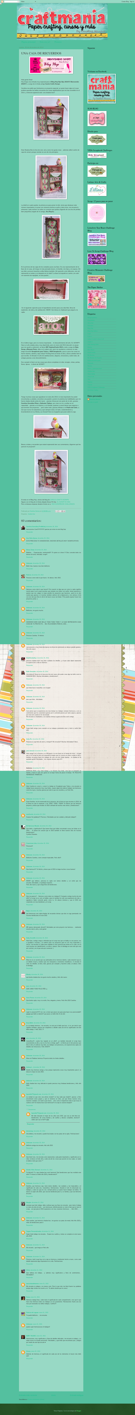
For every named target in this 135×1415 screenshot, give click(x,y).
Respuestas (32, 1109)
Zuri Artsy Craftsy (93, 390)
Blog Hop (90, 328)
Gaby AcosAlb (31, 938)
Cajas (89, 333)
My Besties (91, 355)
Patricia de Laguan (32, 1312)
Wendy (28, 974)
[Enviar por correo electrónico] (56, 511)
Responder (29, 532)
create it (90, 342)
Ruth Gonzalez (31, 671)
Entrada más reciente (28, 1395)
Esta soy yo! (45, 41)
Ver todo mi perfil (93, 402)
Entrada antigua (76, 1395)
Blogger (78, 1411)
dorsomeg (29, 1131)
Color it (90, 336)
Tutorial (90, 385)
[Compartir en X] (60, 511)
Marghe (28, 1202)
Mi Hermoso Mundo (32, 826)
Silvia (28, 1270)
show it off (91, 376)
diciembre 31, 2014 (46, 1170)
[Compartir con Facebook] (62, 511)
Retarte (90, 366)
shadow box (31, 514)
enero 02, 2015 (41, 1336)
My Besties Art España (95, 358)
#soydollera (91, 320)
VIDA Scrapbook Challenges (96, 387)
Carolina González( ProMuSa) (36, 526)
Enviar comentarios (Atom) (36, 1399)
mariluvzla (29, 814)
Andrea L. (29, 1067)
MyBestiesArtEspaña (94, 360)
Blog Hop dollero (93, 331)
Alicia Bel (90, 323)
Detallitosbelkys (31, 658)
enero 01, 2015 (43, 1283)
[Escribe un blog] (58, 511)
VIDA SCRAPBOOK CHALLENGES (63, 504)
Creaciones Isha (31, 843)
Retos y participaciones (95, 368)
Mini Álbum (91, 350)
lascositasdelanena (32, 1283)
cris (27, 1038)
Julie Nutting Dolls (93, 344)
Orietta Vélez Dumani (33, 1170)
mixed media (91, 352)
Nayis (28, 911)
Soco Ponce (30, 997)
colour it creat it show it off (96, 339)
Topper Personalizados (33, 1231)
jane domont (30, 751)
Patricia (28, 575)
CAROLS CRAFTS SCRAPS (59, 500)
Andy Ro (29, 739)
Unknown (29, 563)
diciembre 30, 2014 (52, 526)
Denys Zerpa (30, 550)
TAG (89, 379)
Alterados (90, 325)
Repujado (90, 363)
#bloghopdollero (92, 317)
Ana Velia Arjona (31, 538)
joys (27, 986)
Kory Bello (29, 1023)
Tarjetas (90, 382)
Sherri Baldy (91, 374)
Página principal (29, 41)
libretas (90, 347)
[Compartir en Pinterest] (64, 511)
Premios (58, 41)
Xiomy (28, 1351)
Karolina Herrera (95, 399)
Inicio (53, 1395)
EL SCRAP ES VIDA (63, 502)
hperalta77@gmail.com (33, 1094)
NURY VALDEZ (31, 1336)
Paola (28, 1297)
